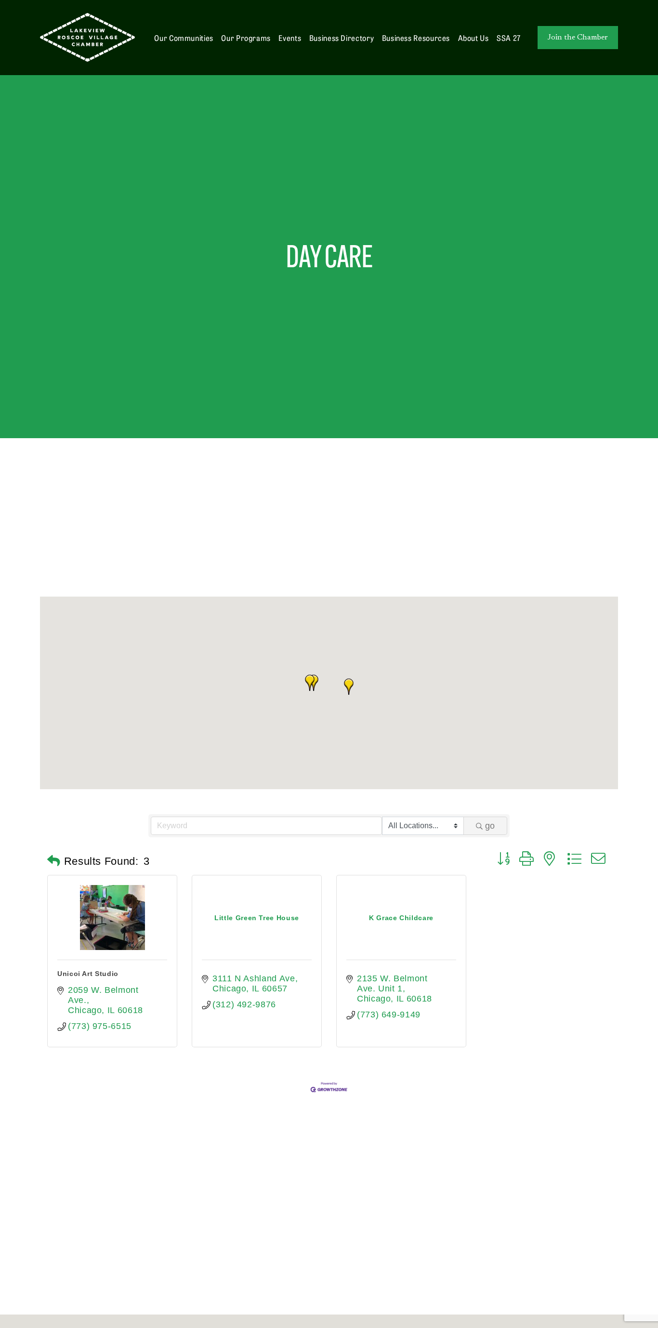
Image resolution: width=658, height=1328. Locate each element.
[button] (349, 686)
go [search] (490, 826)
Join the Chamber (578, 37)
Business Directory (341, 37)
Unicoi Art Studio (87, 973)
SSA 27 (509, 37)
